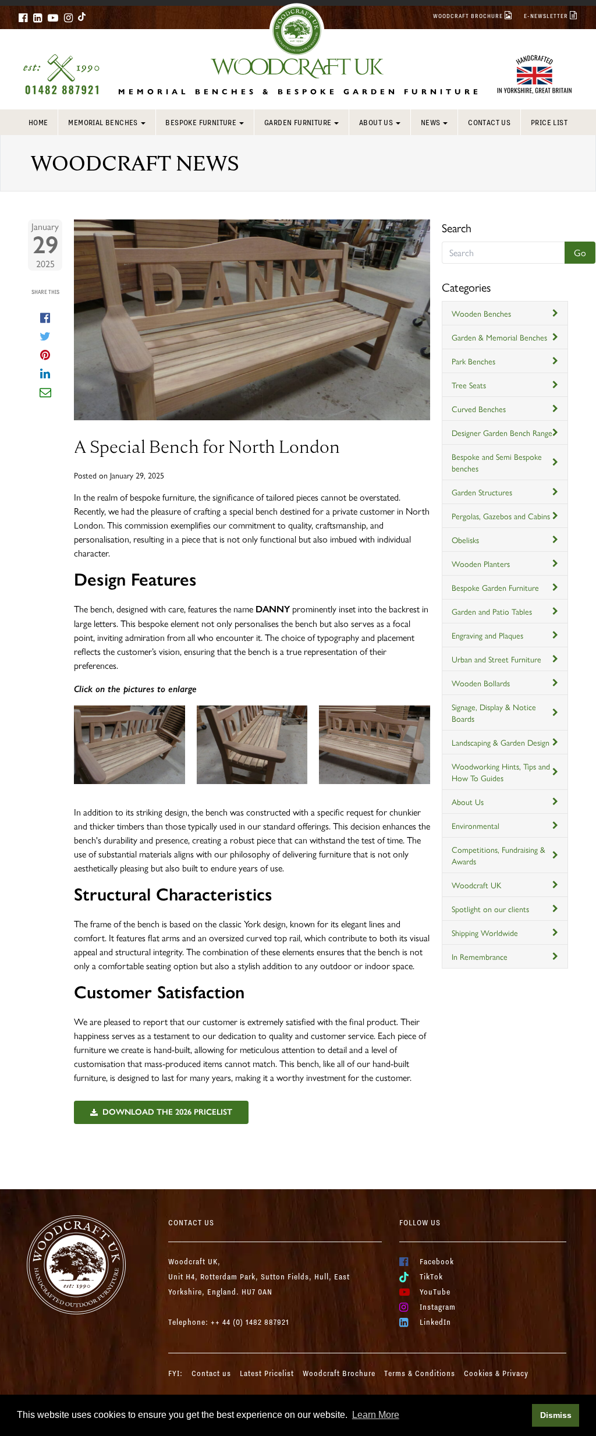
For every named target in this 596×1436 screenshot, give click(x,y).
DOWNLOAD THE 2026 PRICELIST (167, 1112)
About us (376, 122)
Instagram (438, 1307)
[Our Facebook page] (23, 17)
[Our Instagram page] (68, 17)
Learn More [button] (375, 1415)
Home (38, 122)
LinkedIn (435, 1322)
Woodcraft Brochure (339, 1373)
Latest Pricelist (267, 1373)
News (431, 122)
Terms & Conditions (419, 1373)
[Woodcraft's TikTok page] (82, 16)
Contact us (489, 122)
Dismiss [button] (556, 1415)
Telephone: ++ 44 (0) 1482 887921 (228, 1322)
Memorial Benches (102, 122)
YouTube (435, 1291)
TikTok (431, 1276)
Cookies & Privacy (496, 1373)
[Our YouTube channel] (53, 17)
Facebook (437, 1261)
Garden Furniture (297, 122)
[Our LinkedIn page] (37, 17)
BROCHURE (469, 16)
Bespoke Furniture (200, 122)
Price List (549, 122)
